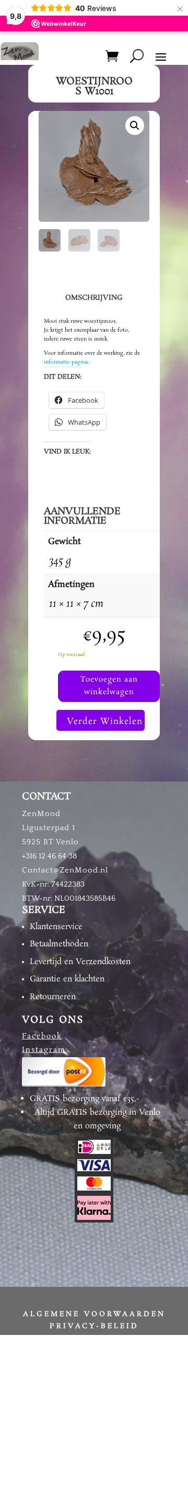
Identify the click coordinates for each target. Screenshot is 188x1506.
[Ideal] (94, 1152)
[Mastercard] (94, 1189)
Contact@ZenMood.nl (65, 870)
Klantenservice (56, 926)
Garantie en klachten (67, 978)
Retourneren (53, 996)
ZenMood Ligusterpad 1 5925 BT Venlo (50, 827)
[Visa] (94, 1169)
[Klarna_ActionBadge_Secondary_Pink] (94, 1218)
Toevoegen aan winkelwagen (109, 685)
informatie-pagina (66, 362)
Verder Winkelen (105, 722)
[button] (134, 125)
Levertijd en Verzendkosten (80, 961)
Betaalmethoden (59, 943)
